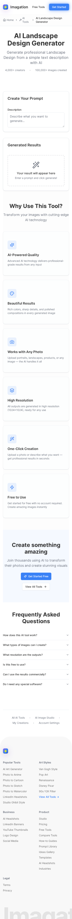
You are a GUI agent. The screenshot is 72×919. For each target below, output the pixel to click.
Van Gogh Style (48, 769)
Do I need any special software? (22, 684)
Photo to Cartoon (13, 780)
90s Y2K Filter (47, 791)
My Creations (20, 722)
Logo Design (10, 835)
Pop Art (43, 774)
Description (14, 109)
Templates (45, 857)
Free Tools (38, 7)
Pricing (43, 824)
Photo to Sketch (12, 785)
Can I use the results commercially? (24, 674)
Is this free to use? (14, 664)
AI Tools (25, 19)
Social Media (10, 840)
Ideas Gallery (47, 852)
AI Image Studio (44, 717)
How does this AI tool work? (20, 635)
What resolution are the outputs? (23, 654)
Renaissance (46, 780)
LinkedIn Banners (13, 824)
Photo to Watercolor (15, 791)
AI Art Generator (12, 769)
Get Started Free (38, 576)
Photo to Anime (12, 774)
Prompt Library (48, 846)
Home (10, 19)
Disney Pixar (46, 785)
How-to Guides (48, 840)
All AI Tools (18, 717)
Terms (6, 884)
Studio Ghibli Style (14, 802)
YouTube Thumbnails (15, 829)
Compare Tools (48, 835)
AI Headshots (11, 818)
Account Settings (49, 722)
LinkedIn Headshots (15, 796)
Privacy (7, 890)
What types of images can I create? (24, 644)
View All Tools (33, 586)
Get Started (59, 7)
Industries (45, 868)
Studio (43, 818)
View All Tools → (49, 796)
